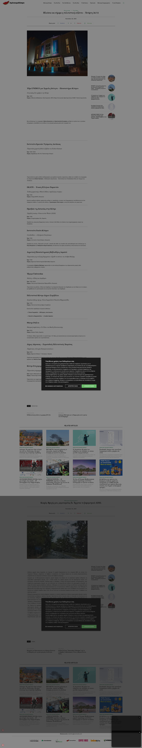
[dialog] (71, 374)
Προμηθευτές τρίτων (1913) (82, 371)
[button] (54, 386)
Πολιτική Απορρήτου (63, 382)
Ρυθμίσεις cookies (52, 382)
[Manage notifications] (3, 745)
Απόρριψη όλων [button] (73, 386)
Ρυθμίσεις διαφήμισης (53, 380)
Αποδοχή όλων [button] (89, 386)
